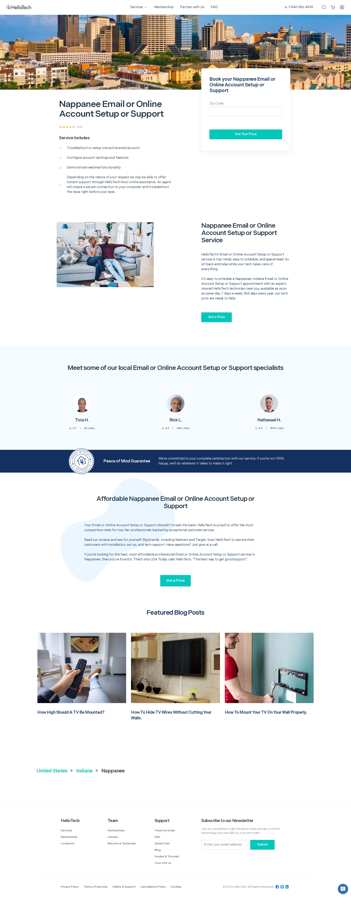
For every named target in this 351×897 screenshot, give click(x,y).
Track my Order (165, 830)
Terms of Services (96, 886)
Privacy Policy (70, 886)
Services (66, 830)
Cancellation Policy (153, 886)
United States (52, 771)
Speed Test (162, 843)
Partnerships (116, 830)
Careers (113, 837)
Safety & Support (124, 886)
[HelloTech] (19, 7)
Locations (67, 843)
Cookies (176, 886)
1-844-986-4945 (300, 7)
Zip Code (216, 103)
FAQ (157, 837)
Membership (69, 837)
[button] (343, 889)
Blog (158, 850)
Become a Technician (122, 843)
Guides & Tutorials (167, 856)
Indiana (84, 771)
